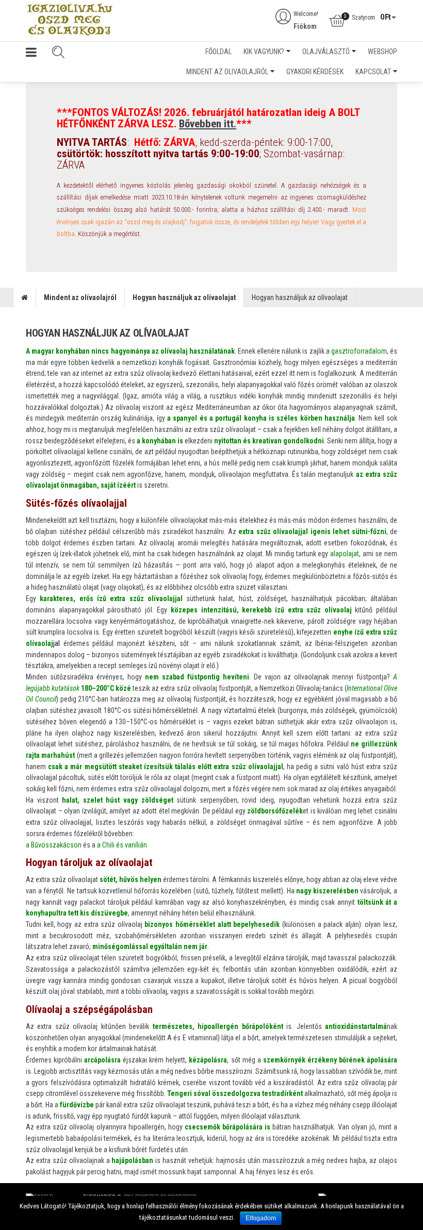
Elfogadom (261, 1218)
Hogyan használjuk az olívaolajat (184, 297)
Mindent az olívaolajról (80, 297)
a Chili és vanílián (122, 845)
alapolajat (344, 554)
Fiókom (305, 26)
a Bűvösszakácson (54, 845)
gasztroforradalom (359, 351)
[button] (31, 54)
